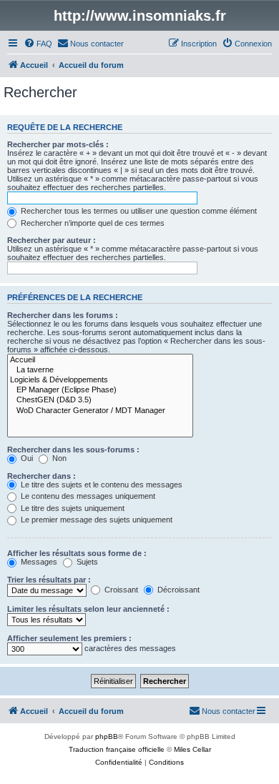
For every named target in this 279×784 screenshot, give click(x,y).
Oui (26, 458)
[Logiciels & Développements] (100, 380)
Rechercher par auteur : (51, 240)
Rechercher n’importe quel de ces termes (92, 223)
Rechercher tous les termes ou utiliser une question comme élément (138, 211)
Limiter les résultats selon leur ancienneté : (88, 609)
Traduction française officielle (117, 749)
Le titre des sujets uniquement (71, 508)
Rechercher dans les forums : (62, 315)
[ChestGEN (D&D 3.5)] (100, 400)
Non (58, 458)
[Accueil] (100, 360)
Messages (38, 561)
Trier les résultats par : (49, 579)
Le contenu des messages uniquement (87, 496)
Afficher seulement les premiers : (69, 638)
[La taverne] (100, 370)
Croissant (120, 589)
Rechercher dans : (41, 476)
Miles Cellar (192, 749)
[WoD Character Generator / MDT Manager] (100, 411)
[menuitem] (38, 43)
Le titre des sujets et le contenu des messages (100, 484)
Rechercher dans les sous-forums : (73, 449)
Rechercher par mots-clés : (58, 144)
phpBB (106, 736)
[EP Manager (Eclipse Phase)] (100, 390)
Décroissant (177, 589)
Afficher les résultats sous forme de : (77, 553)
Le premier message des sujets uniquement (95, 519)
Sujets (86, 561)
